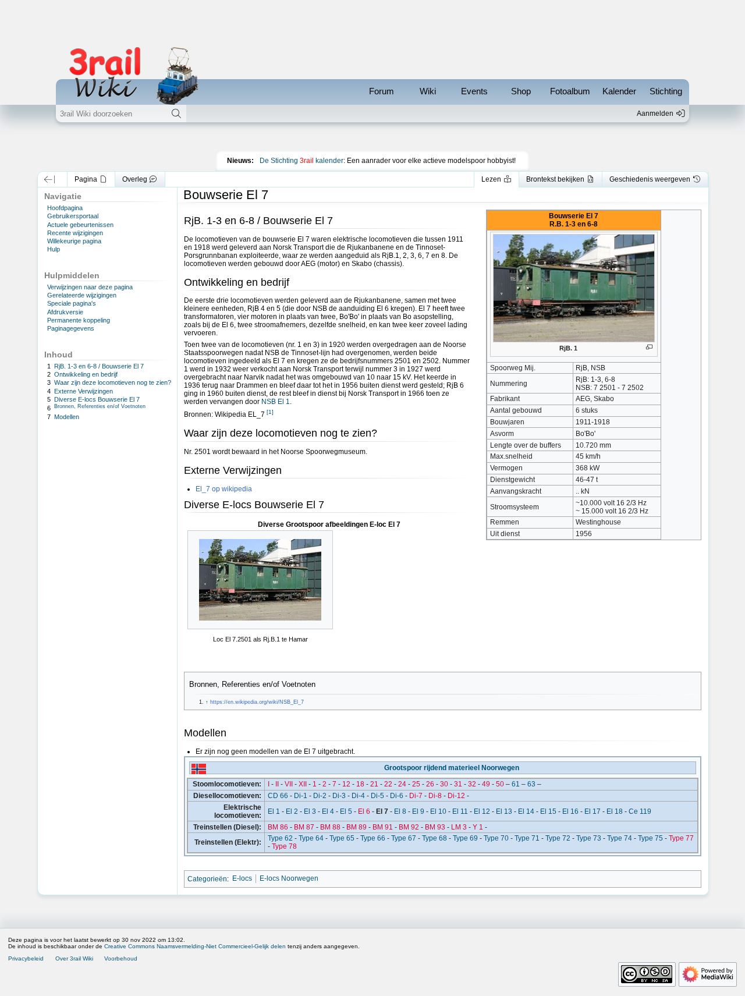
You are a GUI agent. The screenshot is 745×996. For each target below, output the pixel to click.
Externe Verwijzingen (83, 391)
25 (416, 784)
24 (402, 784)
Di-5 (377, 796)
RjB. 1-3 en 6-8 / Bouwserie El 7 (99, 366)
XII (303, 784)
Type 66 (372, 838)
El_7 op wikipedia (224, 489)
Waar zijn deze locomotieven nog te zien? (112, 382)
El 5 (346, 811)
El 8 (400, 811)
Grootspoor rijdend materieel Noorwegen (451, 768)
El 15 (548, 811)
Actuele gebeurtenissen (80, 224)
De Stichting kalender (301, 161)
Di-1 (300, 796)
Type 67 (403, 838)
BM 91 (382, 827)
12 (346, 784)
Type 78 (284, 846)
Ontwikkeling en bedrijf (86, 374)
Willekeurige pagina (74, 241)
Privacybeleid (26, 958)
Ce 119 (640, 811)
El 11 (460, 811)
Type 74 (619, 838)
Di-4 (358, 796)
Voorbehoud (120, 958)
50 (500, 784)
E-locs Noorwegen (289, 878)
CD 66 (278, 796)
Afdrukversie (65, 312)
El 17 (592, 811)
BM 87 (304, 827)
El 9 (418, 811)
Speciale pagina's (71, 303)
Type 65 (341, 838)
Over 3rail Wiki (74, 958)
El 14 (526, 811)
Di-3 (339, 796)
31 (458, 784)
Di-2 (320, 796)
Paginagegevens (70, 328)
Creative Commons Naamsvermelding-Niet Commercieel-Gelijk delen (195, 946)
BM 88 (330, 827)
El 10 (438, 811)
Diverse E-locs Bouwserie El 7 (97, 399)
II (277, 784)
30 (444, 784)
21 (374, 784)
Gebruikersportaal (72, 215)
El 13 (504, 811)
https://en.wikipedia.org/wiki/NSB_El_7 (257, 702)
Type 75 (650, 838)
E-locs (242, 878)
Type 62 (280, 838)
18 (360, 784)
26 (430, 784)
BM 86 (278, 827)
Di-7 (416, 796)
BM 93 (435, 827)
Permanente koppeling (78, 320)
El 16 (570, 811)
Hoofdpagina (65, 207)
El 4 (328, 811)
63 (531, 784)
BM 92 (409, 827)
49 (486, 784)
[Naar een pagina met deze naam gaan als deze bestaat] (176, 113)
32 (472, 784)
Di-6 (396, 796)
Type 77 (681, 838)
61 (516, 784)
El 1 (274, 811)
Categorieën (207, 878)
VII (289, 784)
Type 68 (434, 838)
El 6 (364, 811)
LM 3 (459, 827)
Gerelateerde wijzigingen (81, 295)
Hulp (53, 249)
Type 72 (557, 838)
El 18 (614, 811)
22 (388, 784)
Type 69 (465, 838)
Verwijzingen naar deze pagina (90, 286)
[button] (50, 179)
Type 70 (496, 838)
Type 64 (311, 838)
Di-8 (435, 796)
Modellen (66, 416)
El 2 (292, 811)
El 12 (482, 811)
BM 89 (356, 827)
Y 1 (478, 827)
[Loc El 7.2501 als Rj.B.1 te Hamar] (260, 580)
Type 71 (527, 838)
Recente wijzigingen (75, 232)
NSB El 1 (275, 402)
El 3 (310, 811)
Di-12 (456, 796)
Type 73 (588, 838)
